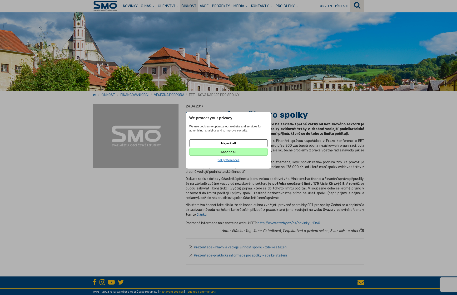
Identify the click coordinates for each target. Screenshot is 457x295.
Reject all (228, 143)
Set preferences (228, 160)
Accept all (228, 152)
